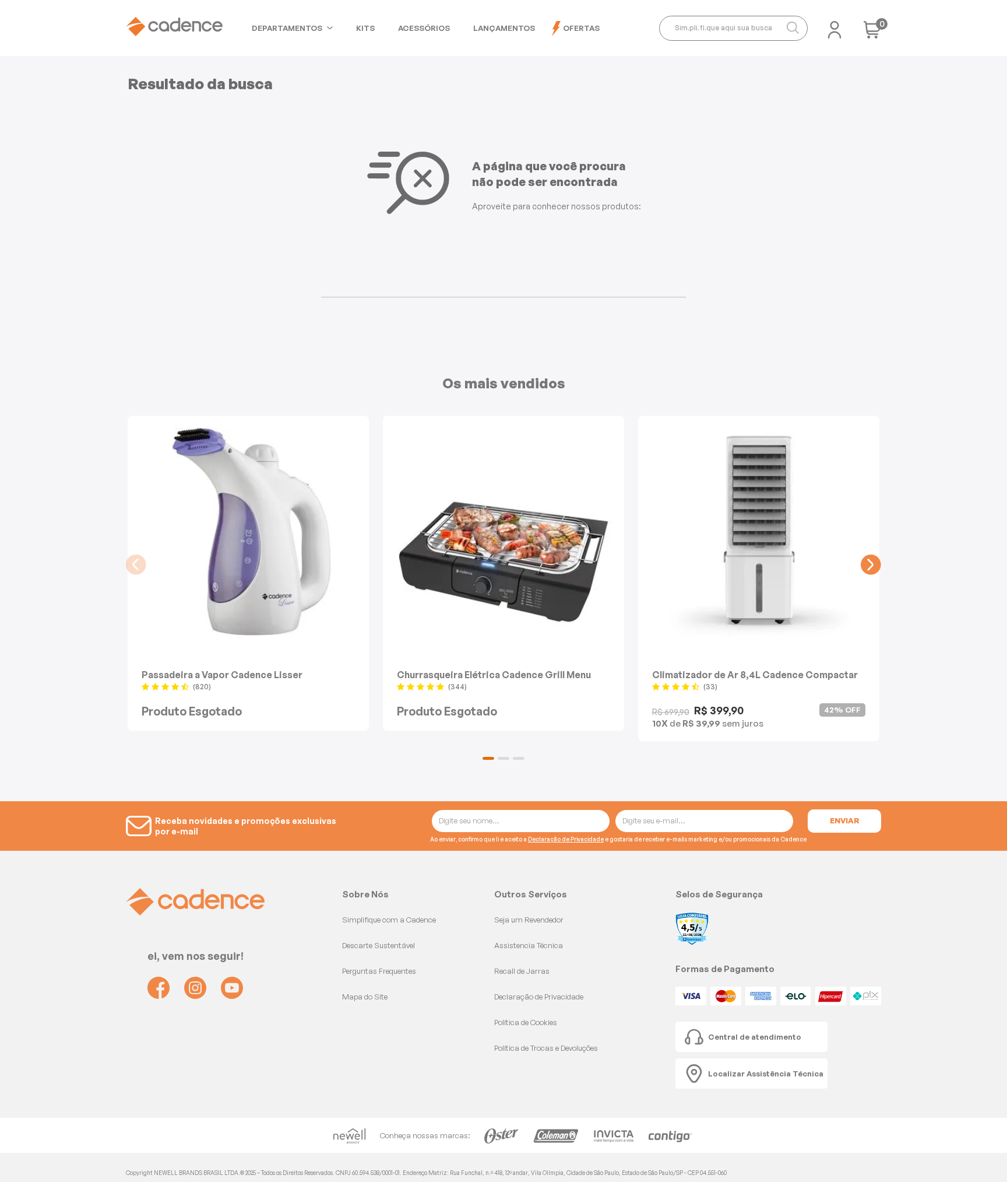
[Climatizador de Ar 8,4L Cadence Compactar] (758, 531)
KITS (365, 28)
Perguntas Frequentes (379, 971)
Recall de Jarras (522, 971)
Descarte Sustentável (378, 945)
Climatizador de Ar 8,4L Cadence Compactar (755, 674)
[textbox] (733, 28)
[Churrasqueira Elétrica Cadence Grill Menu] (503, 531)
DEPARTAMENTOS (287, 28)
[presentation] (136, 565)
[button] (488, 758)
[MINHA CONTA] (834, 26)
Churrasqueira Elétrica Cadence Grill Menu (494, 674)
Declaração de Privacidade (566, 839)
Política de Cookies (525, 1022)
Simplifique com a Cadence (389, 919)
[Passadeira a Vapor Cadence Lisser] (248, 531)
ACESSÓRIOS (424, 28)
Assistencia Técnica (528, 945)
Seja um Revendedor (529, 919)
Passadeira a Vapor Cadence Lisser (222, 674)
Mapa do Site (365, 996)
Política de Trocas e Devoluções (546, 1048)
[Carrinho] (872, 33)
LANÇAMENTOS (504, 28)
